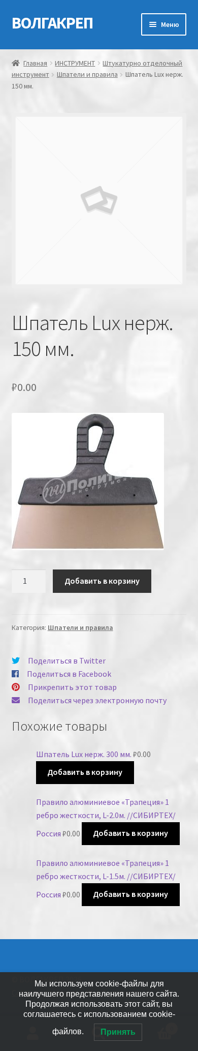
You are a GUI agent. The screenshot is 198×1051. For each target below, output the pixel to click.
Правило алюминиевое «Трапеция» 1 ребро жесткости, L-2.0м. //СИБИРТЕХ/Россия (106, 817)
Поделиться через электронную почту (97, 700)
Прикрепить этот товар (72, 687)
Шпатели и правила (87, 74)
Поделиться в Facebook (69, 674)
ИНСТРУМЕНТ (75, 63)
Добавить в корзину (102, 581)
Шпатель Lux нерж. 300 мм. (83, 754)
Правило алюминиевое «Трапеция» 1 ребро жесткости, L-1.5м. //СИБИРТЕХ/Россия (106, 878)
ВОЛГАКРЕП (52, 23)
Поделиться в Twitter (67, 660)
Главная (35, 63)
